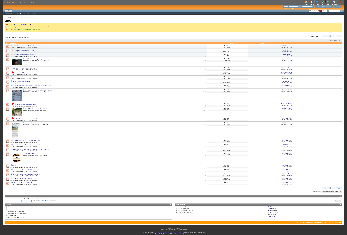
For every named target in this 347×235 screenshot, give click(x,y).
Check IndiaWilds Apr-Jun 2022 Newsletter (20, 25)
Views (236, 43)
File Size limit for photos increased (21, 81)
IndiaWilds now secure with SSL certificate (23, 68)
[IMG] (269, 210)
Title (7, 43)
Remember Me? (290, 8)
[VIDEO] (270, 212)
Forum (8, 10)
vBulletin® (173, 228)
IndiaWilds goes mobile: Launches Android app (27, 119)
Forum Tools (329, 40)
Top (340, 191)
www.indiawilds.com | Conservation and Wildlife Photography (318, 222)
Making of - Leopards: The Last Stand (22, 178)
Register (337, 6)
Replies (232, 43)
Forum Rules (8, 13)
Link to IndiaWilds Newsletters (25, 54)
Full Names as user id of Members (26, 46)
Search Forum (337, 40)
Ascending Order (39, 201)
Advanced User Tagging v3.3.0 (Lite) (164, 232)
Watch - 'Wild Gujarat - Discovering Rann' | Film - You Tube (24, 29)
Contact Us (299, 222)
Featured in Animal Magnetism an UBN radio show (26, 140)
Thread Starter (13, 43)
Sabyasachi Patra (20, 47)
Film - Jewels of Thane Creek (22, 73)
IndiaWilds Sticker (29, 153)
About (312, 4)
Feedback (14, 165)
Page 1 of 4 (326, 36)
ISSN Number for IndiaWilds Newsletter (25, 104)
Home (306, 4)
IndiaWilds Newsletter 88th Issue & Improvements (26, 77)
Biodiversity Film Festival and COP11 (22, 183)
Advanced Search (337, 13)
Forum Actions (25, 13)
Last (339, 36)
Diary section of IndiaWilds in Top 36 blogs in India (25, 170)
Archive (337, 222)
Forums (322, 4)
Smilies (270, 208)
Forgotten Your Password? (324, 6)
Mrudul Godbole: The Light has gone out (35, 59)
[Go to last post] (291, 47)
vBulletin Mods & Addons (178, 232)
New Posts (15, 13)
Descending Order (51, 201)
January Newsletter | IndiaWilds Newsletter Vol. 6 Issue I (27, 145)
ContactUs (334, 4)
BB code (270, 207)
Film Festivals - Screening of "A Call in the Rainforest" (26, 174)
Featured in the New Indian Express (34, 123)
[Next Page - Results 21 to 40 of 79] (337, 36)
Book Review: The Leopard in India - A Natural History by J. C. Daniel (30, 149)
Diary (317, 4)
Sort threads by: (25, 199)
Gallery (328, 4)
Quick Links (34, 13)
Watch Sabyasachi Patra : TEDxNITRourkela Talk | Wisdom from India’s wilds (29, 27)
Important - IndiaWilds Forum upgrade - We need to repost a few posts (31, 86)
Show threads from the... (13, 199)
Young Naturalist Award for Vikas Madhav (35, 108)
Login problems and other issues (26, 50)
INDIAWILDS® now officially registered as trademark (38, 90)
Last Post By (264, 43)
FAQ (20, 13)
